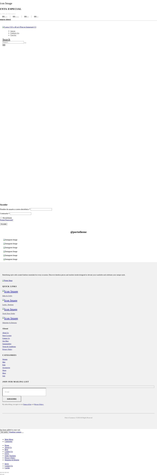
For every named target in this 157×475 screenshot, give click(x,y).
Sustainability (6, 344)
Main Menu (9, 439)
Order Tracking (10, 456)
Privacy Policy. (39, 404)
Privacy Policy (7, 349)
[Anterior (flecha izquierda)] (1, 474)
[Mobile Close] (1, 435)
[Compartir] (3, 472)
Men (3, 362)
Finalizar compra (15, 432)
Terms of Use (27, 404)
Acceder (3, 224)
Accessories (6, 368)
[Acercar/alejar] (8, 472)
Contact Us (14, 33)
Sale (3, 376)
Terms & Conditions (9, 347)
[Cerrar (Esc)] (1, 472)
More (4, 373)
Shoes (4, 370)
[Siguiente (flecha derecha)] (3, 474)
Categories (8, 441)
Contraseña (5, 214)
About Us (5, 333)
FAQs (7, 454)
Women (4, 359)
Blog (6, 450)
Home (7, 445)
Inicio (12, 31)
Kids (3, 365)
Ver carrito (4, 432)
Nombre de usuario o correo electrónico (15, 209)
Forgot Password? (6, 220)
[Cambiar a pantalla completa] (5, 472)
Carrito (13, 35)
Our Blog (5, 341)
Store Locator (6, 335)
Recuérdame (7, 218)
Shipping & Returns (12, 460)
